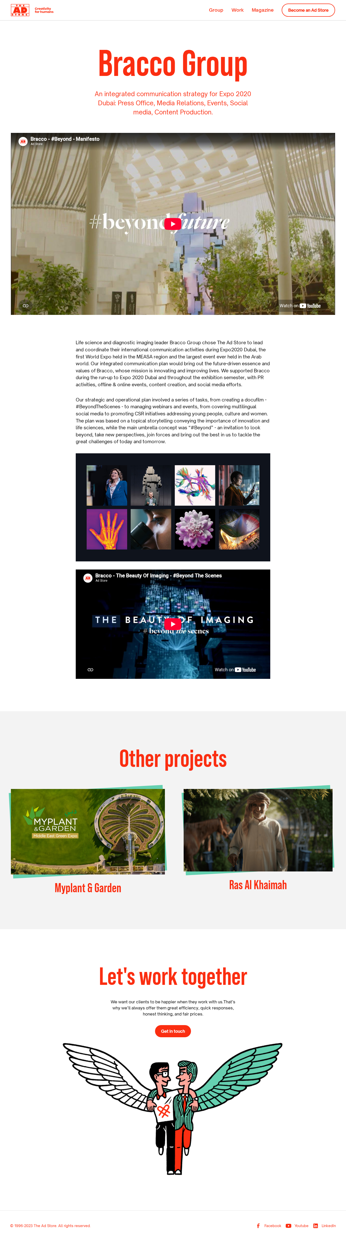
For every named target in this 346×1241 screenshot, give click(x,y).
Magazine (263, 10)
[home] (32, 10)
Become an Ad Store (308, 10)
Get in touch (173, 1031)
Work (238, 10)
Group (216, 10)
